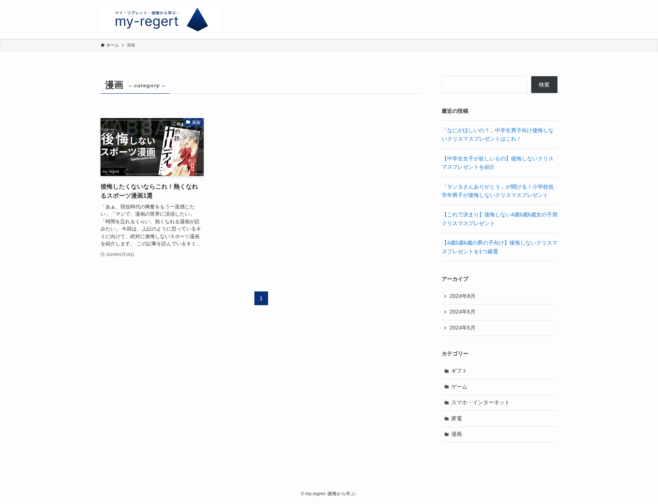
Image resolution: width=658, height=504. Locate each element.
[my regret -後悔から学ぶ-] (160, 19)
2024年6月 (463, 312)
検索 (544, 85)
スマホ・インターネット (480, 402)
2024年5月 (463, 328)
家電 (456, 418)
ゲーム (459, 387)
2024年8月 (463, 296)
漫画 (456, 434)
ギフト (459, 371)
